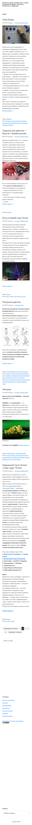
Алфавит (9, 119)
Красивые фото (11, 453)
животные (25, 455)
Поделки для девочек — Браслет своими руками (14, 132)
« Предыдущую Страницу (10, 629)
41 (6, 632)
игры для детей (14, 121)
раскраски (15, 378)
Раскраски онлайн (7, 716)
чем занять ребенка (7, 125)
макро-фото (5, 459)
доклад (8, 455)
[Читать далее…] (7, 111)
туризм (11, 296)
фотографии (17, 459)
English (8, 373)
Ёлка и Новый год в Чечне (15, 217)
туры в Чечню (18, 296)
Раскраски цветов (11, 301)
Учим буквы (8, 19)
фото (11, 459)
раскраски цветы (11, 382)
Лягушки (6, 389)
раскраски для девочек (15, 380)
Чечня (23, 296)
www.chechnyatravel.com (13, 486)
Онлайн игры (6, 708)
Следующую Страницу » (15, 632)
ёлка (7, 296)
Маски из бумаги (6, 705)
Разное (8, 294)
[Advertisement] (8, 669)
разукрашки (8, 378)
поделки (9, 123)
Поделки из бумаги (7, 711)
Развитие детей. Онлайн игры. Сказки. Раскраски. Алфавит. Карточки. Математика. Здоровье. (15, 4)
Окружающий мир (21, 453)
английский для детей (16, 375)
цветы (4, 384)
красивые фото (6, 457)
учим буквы (24, 123)
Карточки (5, 703)
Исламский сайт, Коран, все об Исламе (12, 721)
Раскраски (25, 371)
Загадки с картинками (8, 700)
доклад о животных (16, 455)
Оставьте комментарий (21, 23)
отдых (8, 621)
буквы (8, 121)
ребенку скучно (16, 123)
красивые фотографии (17, 457)
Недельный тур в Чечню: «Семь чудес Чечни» (14, 466)
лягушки (27, 457)
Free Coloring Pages (16, 373)
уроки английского (21, 382)
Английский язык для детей (14, 371)
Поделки (9, 212)
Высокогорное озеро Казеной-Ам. (14, 559)
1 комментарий (19, 305)
